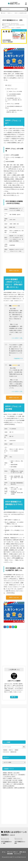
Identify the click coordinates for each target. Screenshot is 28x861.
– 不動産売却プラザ (18, 358)
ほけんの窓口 (16, 772)
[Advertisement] (14, 647)
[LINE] (16, 627)
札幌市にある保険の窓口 (8, 787)
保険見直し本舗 (13, 751)
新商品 (20, 782)
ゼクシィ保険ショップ (7, 784)
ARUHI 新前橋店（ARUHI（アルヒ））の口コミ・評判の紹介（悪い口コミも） (13, 100)
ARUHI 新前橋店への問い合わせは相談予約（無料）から (14, 111)
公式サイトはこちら (14, 270)
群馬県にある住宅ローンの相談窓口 (20, 30)
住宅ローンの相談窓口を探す (21, 13)
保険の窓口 (10, 772)
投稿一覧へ (13, 696)
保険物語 (5, 782)
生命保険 (20, 780)
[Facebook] (5, 627)
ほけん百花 (15, 780)
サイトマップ (17, 853)
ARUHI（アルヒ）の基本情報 (12, 103)
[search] (25, 9)
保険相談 (16, 749)
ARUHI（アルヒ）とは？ (11, 88)
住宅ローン (10, 13)
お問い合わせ (22, 852)
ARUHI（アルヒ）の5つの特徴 (14, 91)
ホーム (3, 852)
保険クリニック (14, 774)
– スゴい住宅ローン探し (17, 338)
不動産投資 (5, 749)
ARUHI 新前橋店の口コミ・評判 (6, 842)
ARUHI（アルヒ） (7, 27)
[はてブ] (13, 627)
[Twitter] (7, 627)
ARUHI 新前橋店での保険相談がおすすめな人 (13, 107)
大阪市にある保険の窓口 (18, 784)
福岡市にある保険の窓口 (19, 787)
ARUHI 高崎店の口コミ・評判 (20, 842)
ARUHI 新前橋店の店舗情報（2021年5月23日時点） (13, 95)
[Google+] (10, 627)
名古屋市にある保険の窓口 (8, 786)
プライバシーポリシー (12, 852)
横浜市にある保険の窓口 (13, 782)
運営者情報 (10, 853)
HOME (3, 13)
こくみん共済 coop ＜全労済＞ (9, 776)
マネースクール (6, 751)
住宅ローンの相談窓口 (16, 27)
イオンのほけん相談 (7, 780)
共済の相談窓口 (21, 774)
